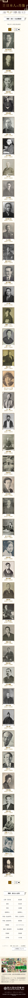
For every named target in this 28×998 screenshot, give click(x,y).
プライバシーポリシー (18, 992)
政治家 (20, 899)
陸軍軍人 (7, 912)
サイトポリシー (8, 992)
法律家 (20, 908)
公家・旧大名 (7, 899)
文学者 (7, 937)
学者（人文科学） (20, 916)
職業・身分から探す (14, 945)
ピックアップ (23, 12)
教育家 (20, 920)
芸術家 (20, 933)
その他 (20, 937)
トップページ (5, 945)
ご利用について (19, 949)
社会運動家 (20, 929)
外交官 (20, 904)
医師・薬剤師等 (7, 929)
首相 (7, 904)
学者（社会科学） (7, 916)
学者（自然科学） (7, 920)
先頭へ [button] (26, 987)
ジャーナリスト (20, 925)
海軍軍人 (20, 912)
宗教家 (7, 933)
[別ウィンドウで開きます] (14, 958)
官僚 (7, 908)
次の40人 (16, 29)
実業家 (7, 925)
